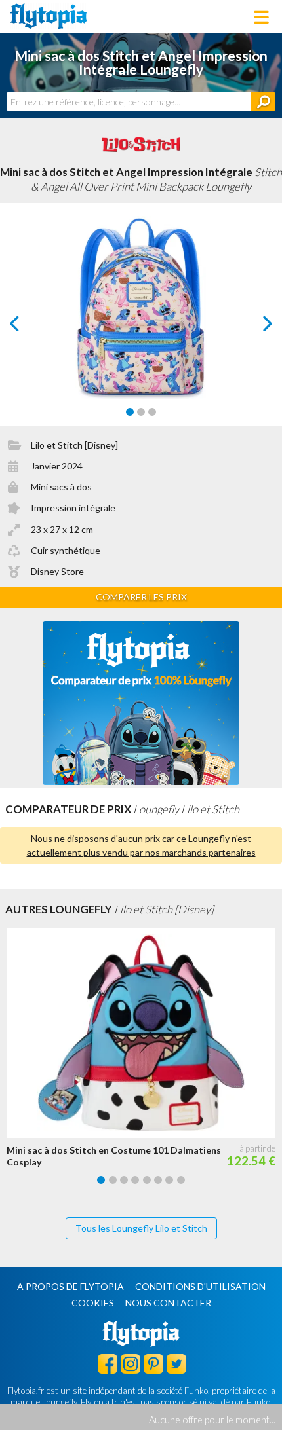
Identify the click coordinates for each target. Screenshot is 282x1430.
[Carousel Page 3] (152, 412)
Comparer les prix (141, 596)
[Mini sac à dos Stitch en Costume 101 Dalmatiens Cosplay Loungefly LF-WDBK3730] (144, 1033)
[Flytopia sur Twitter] (176, 1363)
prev (29, 327)
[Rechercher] (263, 101)
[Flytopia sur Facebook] (107, 1363)
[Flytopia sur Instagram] (130, 1363)
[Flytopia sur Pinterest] (153, 1363)
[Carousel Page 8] (181, 1180)
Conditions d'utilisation (200, 1286)
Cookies (92, 1302)
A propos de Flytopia (70, 1286)
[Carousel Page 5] (147, 1180)
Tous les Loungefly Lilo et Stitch (141, 1228)
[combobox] (129, 101)
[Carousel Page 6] (158, 1180)
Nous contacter (168, 1302)
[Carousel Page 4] (135, 1180)
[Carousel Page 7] (169, 1180)
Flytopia (48, 16)
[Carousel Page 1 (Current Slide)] (130, 412)
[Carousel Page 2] (141, 412)
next (253, 327)
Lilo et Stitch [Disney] (74, 444)
